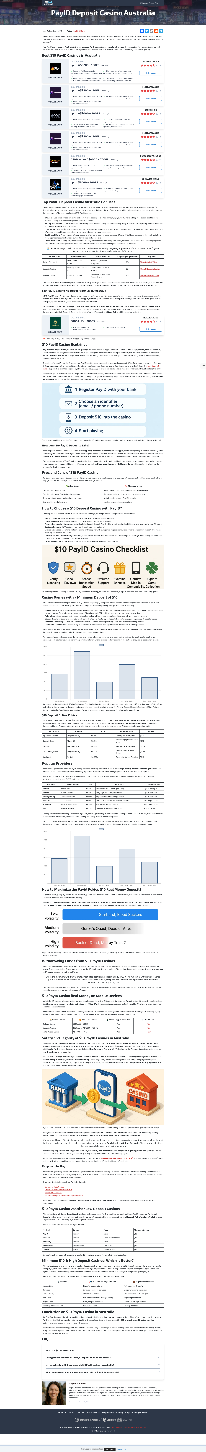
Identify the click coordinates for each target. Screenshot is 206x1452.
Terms (72, 1412)
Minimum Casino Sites (149, 3)
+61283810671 (117, 1427)
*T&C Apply (105, 65)
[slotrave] (55, 92)
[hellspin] (55, 68)
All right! (110, 1449)
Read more (121, 1449)
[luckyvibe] (55, 184)
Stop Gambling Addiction (136, 1412)
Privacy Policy (93, 1412)
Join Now (151, 73)
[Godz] (55, 115)
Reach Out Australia (53, 1192)
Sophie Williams (79, 31)
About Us (62, 1412)
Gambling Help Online (54, 1187)
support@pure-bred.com (135, 1427)
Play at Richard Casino (149, 275)
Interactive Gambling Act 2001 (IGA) (116, 1158)
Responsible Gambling (112, 1412)
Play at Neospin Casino (150, 269)
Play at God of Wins (148, 262)
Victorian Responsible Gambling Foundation (64, 1195)
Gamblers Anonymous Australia (58, 1189)
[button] (103, 1350)
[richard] (55, 323)
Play (149, 1024)
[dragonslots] (55, 161)
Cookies (80, 1412)
